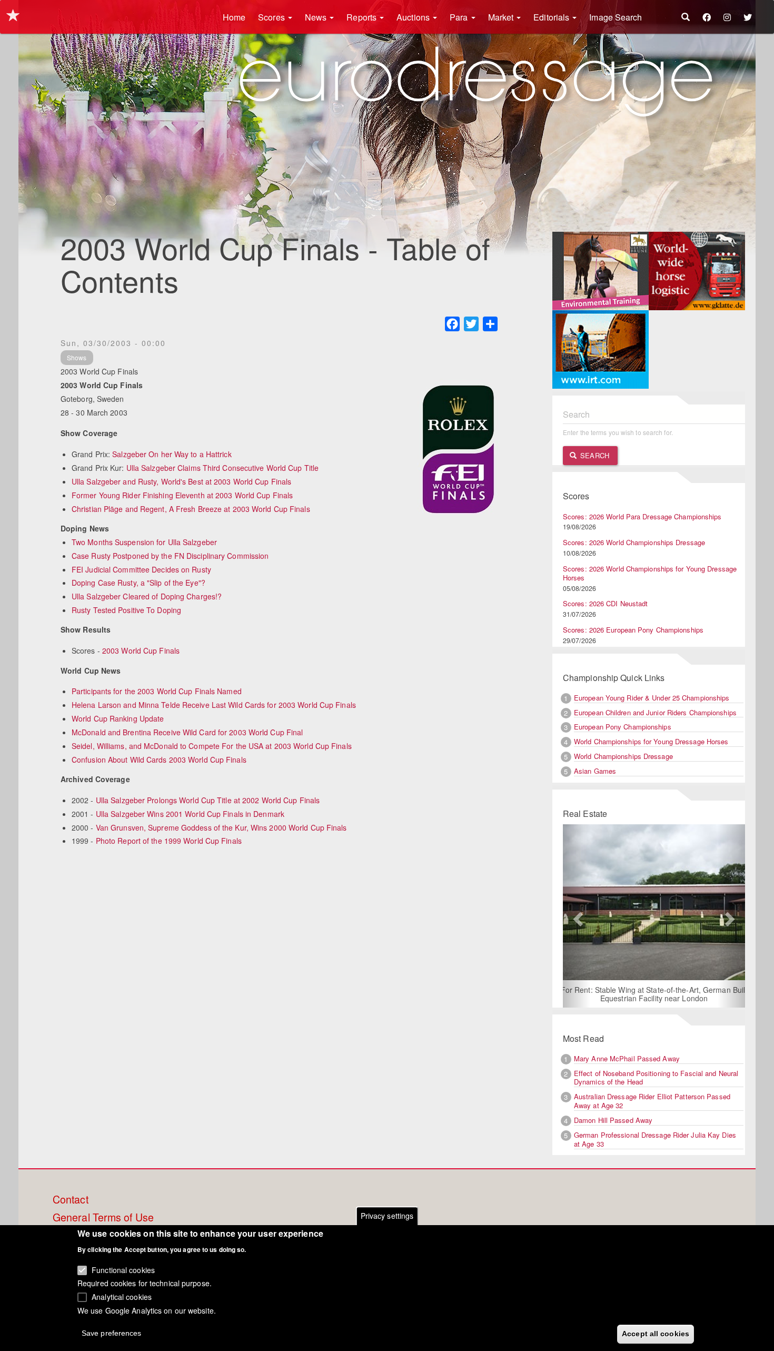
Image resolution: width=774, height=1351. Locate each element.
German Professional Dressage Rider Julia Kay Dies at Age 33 (655, 1139)
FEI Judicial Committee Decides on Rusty (141, 569)
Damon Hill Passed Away (613, 1120)
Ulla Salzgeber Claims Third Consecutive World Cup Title (222, 467)
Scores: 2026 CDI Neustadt (605, 603)
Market (502, 17)
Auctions (414, 17)
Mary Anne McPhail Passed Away (627, 1058)
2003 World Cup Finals (141, 650)
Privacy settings (387, 1215)
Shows (77, 357)
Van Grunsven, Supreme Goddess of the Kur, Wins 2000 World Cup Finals (221, 827)
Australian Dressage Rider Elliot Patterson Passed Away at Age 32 (652, 1100)
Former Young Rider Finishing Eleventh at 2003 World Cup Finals (182, 495)
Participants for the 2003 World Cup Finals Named (157, 691)
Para (460, 17)
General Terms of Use (103, 1218)
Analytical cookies (122, 1296)
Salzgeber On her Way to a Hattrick (171, 454)
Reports (362, 17)
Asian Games (595, 771)
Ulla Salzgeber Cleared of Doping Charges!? (147, 596)
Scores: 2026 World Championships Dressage (634, 542)
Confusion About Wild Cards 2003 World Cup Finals (159, 759)
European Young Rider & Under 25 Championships (652, 698)
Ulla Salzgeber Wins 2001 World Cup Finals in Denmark (190, 813)
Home (234, 17)
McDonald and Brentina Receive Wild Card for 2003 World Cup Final (187, 732)
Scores (272, 17)
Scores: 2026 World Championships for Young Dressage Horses (650, 573)
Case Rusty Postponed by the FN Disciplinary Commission (170, 555)
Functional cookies (123, 1269)
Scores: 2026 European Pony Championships (633, 630)
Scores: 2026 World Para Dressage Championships (642, 516)
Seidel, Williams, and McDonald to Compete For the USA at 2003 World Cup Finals (212, 746)
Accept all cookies (655, 1333)
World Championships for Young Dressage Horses (651, 741)
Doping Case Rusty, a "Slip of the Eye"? (138, 582)
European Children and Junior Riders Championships (655, 712)
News (317, 17)
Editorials (552, 17)
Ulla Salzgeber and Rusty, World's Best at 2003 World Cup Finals (181, 481)
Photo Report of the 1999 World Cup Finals (169, 840)
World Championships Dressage (623, 756)
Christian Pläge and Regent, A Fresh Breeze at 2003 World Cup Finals (191, 509)
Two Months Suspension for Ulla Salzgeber (144, 542)
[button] (576, 916)
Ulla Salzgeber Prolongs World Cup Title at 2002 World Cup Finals (208, 800)
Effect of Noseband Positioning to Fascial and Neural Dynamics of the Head (656, 1077)
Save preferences (112, 1333)
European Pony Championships (622, 727)
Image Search (615, 17)
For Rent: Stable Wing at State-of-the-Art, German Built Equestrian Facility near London (654, 993)
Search (593, 455)
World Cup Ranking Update (118, 718)
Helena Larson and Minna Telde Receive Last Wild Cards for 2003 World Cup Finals (214, 704)
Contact (70, 1200)
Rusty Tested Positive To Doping (126, 610)
